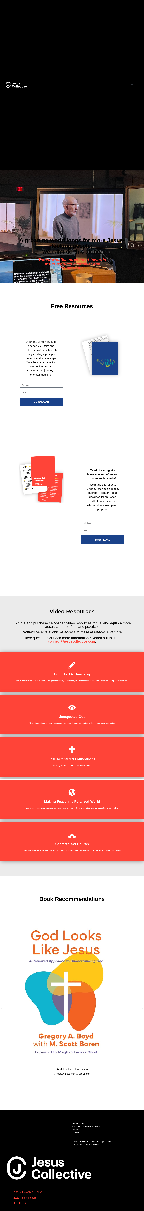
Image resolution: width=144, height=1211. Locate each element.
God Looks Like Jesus (72, 1069)
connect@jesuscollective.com (71, 641)
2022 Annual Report (25, 1197)
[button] (132, 83)
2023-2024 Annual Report (28, 1192)
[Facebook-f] (15, 1203)
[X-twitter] (25, 1203)
